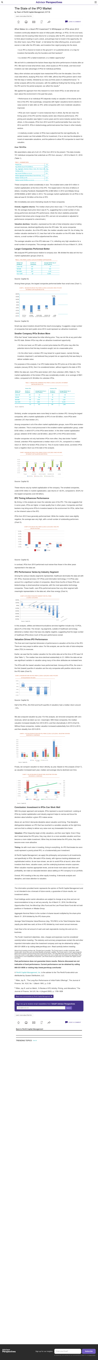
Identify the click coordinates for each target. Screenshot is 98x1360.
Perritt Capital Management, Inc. (28, 972)
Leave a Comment (74, 22)
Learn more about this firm (24, 16)
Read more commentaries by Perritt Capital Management (33, 996)
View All (35, 1040)
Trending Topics (24, 1040)
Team (19, 12)
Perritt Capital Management (33, 12)
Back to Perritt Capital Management (29, 1029)
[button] (18, 22)
